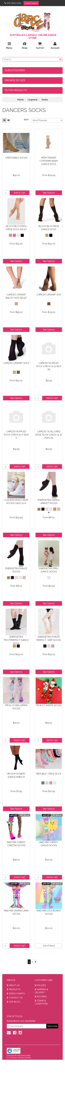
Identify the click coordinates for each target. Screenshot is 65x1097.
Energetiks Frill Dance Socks (49, 570)
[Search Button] (61, 59)
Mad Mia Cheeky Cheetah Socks (16, 844)
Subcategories (15, 70)
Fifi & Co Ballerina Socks (16, 707)
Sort (26, 119)
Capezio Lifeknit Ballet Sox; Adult (16, 296)
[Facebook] (14, 1032)
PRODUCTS (14, 989)
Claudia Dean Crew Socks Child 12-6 (16, 502)
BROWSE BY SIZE (15, 80)
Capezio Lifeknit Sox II (16, 363)
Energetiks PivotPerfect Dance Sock (16, 640)
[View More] (48, 512)
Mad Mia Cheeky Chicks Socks (48, 844)
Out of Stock (49, 945)
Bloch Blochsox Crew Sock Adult (16, 228)
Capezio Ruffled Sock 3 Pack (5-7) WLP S (16, 434)
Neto (29, 1058)
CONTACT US (15, 997)
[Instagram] (20, 1032)
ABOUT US (14, 985)
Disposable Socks (16, 157)
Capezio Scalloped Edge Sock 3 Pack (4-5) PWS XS (49, 434)
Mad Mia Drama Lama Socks (16, 912)
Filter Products (16, 90)
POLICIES (41, 985)
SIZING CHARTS (17, 993)
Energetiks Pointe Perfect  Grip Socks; (48, 638)
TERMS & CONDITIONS (41, 1002)
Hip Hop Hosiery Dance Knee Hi (16, 775)
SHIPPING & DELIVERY (41, 991)
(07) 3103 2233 (14, 3)
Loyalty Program (31, 3)
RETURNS (41, 996)
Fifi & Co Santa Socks (49, 705)
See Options (49, 193)
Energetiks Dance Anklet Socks (49, 502)
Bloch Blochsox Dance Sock (49, 228)
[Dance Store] (32, 21)
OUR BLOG (14, 1002)
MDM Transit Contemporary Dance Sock (48, 160)
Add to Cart (19, 193)
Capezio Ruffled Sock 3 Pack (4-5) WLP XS (48, 366)
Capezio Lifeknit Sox (49, 294)
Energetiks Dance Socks (16, 570)
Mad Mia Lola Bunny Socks (49, 912)
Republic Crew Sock (48, 773)
